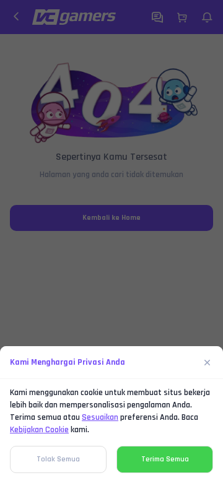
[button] (111, 241)
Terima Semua (165, 459)
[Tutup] (207, 362)
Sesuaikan (100, 417)
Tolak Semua (58, 459)
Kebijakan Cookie (39, 429)
